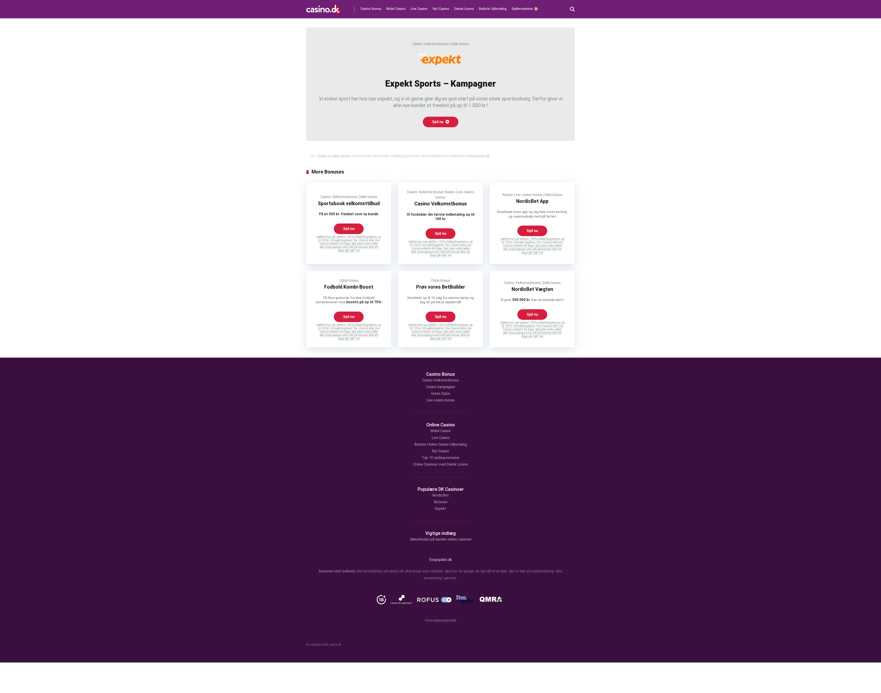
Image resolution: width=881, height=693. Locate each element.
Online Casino (440, 425)
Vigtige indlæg (440, 533)
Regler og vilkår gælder (334, 155)
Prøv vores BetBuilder (440, 287)
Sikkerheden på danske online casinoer (440, 539)
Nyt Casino (441, 9)
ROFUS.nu (401, 155)
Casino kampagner (440, 387)
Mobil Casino (396, 9)
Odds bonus (459, 44)
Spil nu (438, 122)
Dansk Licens (464, 9)
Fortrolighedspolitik (440, 620)
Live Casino (419, 9)
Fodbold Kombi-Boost (348, 287)
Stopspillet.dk (440, 560)
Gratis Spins (440, 393)
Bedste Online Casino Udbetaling (440, 444)
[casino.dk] (323, 7)
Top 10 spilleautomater (441, 458)
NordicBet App (532, 201)
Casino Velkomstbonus (430, 44)
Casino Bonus (370, 9)
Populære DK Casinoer (441, 489)
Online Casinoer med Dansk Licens (440, 464)
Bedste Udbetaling (493, 9)
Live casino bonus (528, 195)
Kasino (450, 192)
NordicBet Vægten (532, 289)
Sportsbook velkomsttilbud (349, 203)
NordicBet (440, 495)
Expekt (440, 508)
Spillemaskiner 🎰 (525, 9)
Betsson (440, 502)
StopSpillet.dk (480, 155)
